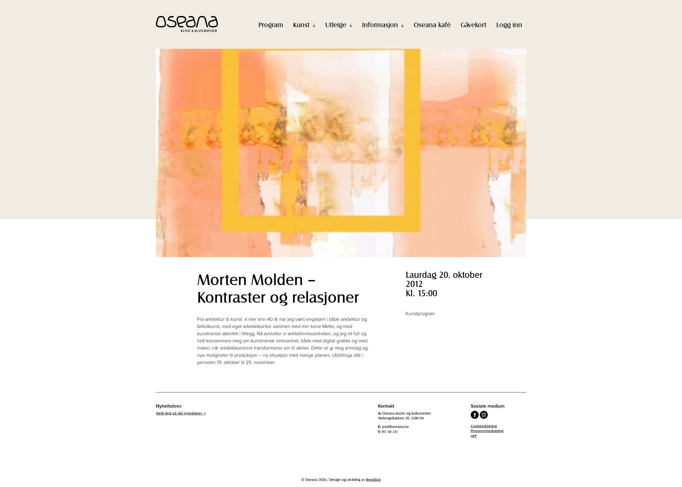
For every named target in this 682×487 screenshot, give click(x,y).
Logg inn (509, 25)
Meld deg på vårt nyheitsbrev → (181, 413)
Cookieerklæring (484, 426)
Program (270, 25)
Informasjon (380, 25)
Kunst (301, 25)
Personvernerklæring (487, 430)
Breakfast (373, 479)
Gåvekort (473, 25)
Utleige (335, 25)
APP (474, 435)
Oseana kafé (432, 25)
